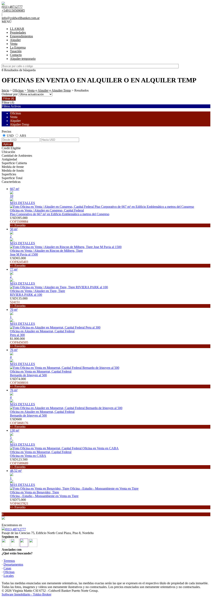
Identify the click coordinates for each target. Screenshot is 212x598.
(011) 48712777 (15, 529)
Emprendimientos (21, 36)
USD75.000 (19, 503)
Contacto (16, 55)
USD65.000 (19, 261)
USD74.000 (19, 382)
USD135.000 (19, 302)
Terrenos (9, 561)
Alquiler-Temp (61, 90)
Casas (7, 568)
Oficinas (18, 90)
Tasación (16, 51)
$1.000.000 (19, 342)
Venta (13, 43)
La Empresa (18, 47)
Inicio (5, 90)
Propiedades (18, 32)
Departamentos (13, 564)
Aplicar (7, 144)
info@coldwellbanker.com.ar (21, 18)
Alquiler (15, 40)
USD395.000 (19, 221)
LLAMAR (17, 29)
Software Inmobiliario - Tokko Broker (26, 594)
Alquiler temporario (23, 58)
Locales (9, 575)
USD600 (19, 422)
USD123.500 (19, 463)
